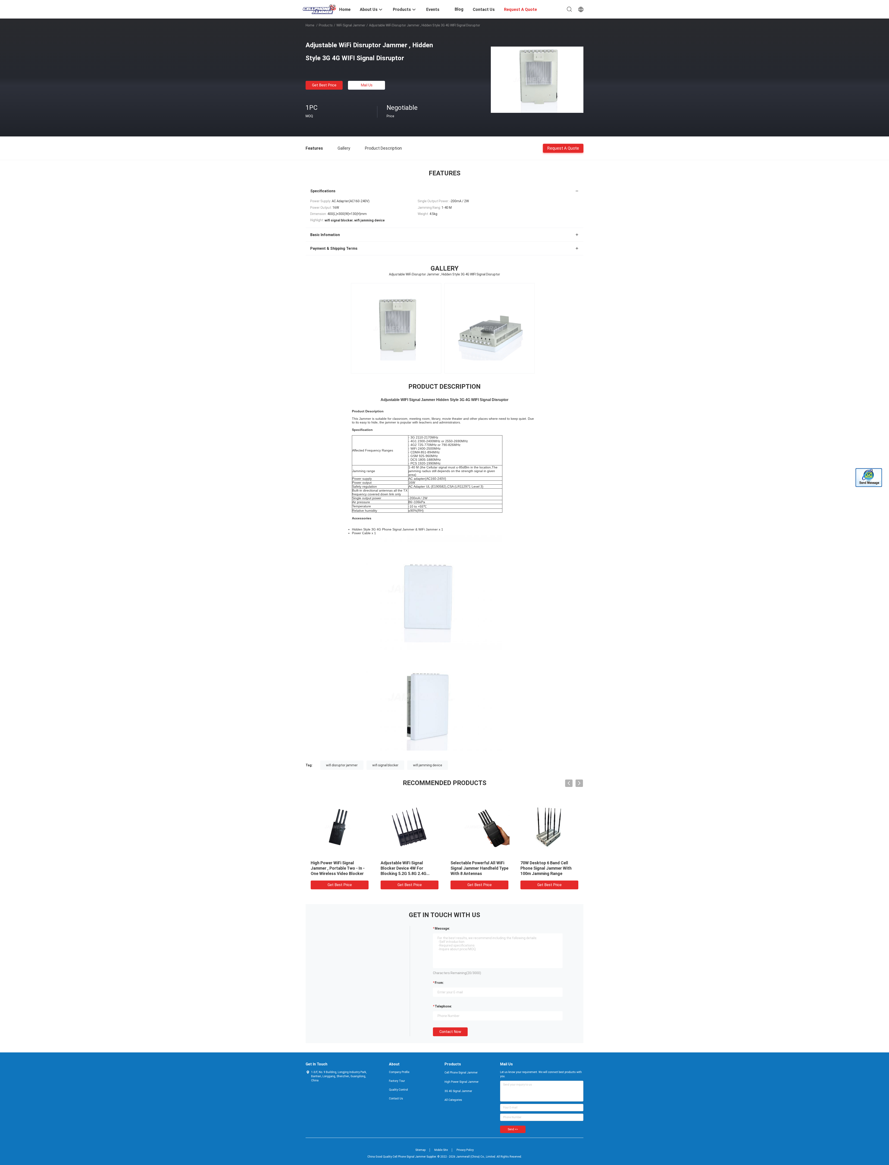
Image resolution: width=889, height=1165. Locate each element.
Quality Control (398, 1089)
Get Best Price (324, 85)
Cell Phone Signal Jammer (461, 1072)
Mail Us (367, 85)
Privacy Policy (465, 1150)
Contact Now (450, 1031)
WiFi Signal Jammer (350, 25)
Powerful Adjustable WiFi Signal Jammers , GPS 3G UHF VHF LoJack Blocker (339, 868)
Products (326, 25)
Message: (442, 928)
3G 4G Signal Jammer (458, 1091)
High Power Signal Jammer (461, 1081)
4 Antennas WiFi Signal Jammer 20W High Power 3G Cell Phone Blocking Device (477, 868)
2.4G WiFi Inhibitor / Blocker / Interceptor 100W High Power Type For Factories (409, 868)
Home (310, 25)
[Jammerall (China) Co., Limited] (319, 9)
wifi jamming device (427, 765)
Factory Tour (397, 1081)
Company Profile (399, 1072)
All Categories (453, 1100)
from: (439, 983)
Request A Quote (563, 147)
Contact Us (396, 1098)
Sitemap (420, 1150)
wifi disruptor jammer (342, 765)
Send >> (513, 1129)
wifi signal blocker (385, 765)
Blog (459, 9)
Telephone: (443, 1006)
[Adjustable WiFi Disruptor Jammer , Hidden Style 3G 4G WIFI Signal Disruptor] (537, 79)
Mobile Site (441, 1150)
